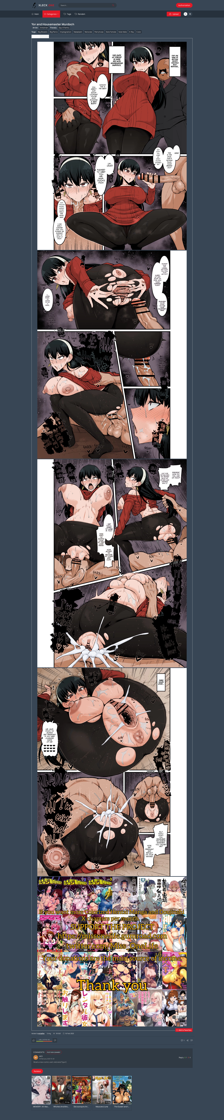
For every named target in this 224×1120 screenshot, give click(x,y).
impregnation (65, 32)
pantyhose (99, 32)
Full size (44, 36)
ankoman (44, 27)
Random (81, 14)
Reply (181, 1057)
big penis (54, 32)
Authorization (184, 5)
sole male (123, 32)
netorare (88, 32)
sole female (111, 32)
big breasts (42, 32)
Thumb (36, 36)
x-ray (131, 32)
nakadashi (78, 32)
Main (37, 14)
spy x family (64, 27)
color (138, 32)
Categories (51, 14)
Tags (69, 14)
